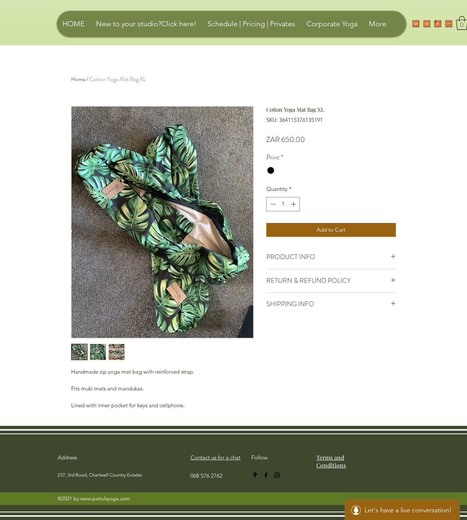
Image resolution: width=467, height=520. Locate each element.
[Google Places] (416, 23)
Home (78, 79)
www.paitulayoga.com (105, 498)
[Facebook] (427, 23)
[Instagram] (437, 23)
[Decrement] (272, 204)
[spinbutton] (283, 204)
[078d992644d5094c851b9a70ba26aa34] (448, 23)
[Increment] (294, 204)
